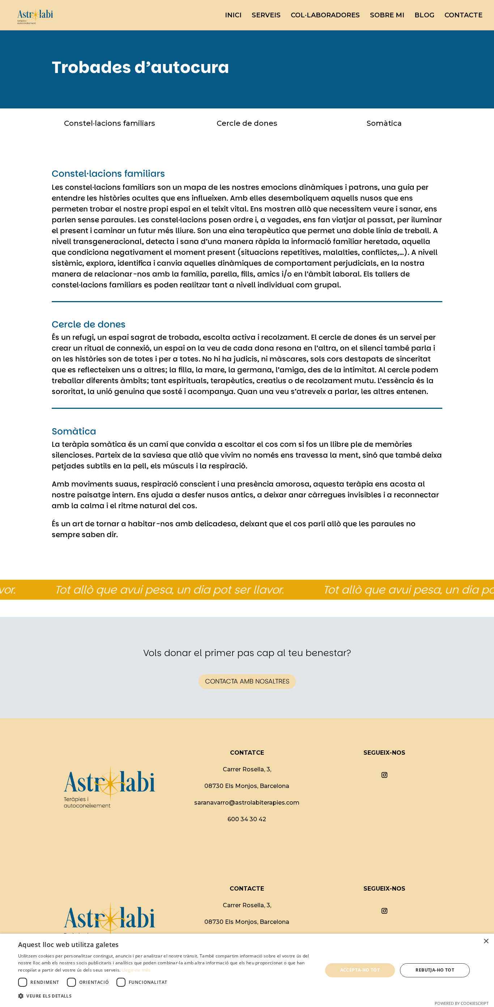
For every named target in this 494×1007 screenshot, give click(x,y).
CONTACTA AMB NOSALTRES (247, 681)
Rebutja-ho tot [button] (435, 970)
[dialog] (247, 970)
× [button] (486, 941)
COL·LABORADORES (325, 16)
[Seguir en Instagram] (384, 775)
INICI (233, 16)
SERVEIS (266, 16)
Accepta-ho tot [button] (360, 970)
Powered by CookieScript (462, 1003)
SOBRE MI (387, 16)
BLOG (424, 16)
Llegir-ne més (136, 970)
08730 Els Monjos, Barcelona (246, 786)
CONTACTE (463, 16)
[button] (165, 996)
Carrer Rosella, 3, (247, 769)
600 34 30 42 (246, 819)
